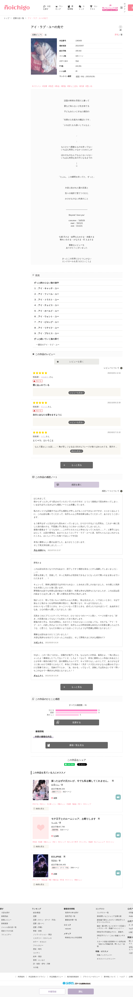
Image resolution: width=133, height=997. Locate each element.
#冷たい (43, 804)
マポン (36, 642)
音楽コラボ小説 (7, 931)
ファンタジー (38, 945)
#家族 (63, 86)
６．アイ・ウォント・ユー (46, 316)
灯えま (44, 407)
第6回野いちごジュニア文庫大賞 (109, 916)
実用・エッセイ (39, 960)
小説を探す (5, 913)
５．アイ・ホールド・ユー (46, 311)
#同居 (35, 842)
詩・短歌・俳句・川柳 (41, 964)
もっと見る (76, 465)
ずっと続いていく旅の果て (46, 339)
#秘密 (90, 842)
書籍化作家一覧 (71, 920)
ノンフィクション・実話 (42, 934)
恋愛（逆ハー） (39, 923)
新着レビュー (6, 920)
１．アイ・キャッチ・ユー (46, 288)
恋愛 (34, 916)
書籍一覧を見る (76, 745)
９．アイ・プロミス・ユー (46, 333)
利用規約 (21, 977)
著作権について (110, 977)
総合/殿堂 (36, 913)
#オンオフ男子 (72, 842)
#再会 (57, 86)
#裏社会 (56, 880)
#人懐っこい (51, 804)
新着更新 (4, 923)
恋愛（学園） (38, 927)
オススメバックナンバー (106, 959)
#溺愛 (69, 804)
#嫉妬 (74, 804)
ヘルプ (122, 977)
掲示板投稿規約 (73, 977)
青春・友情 (37, 931)
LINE (131, 932)
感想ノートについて (110, 491)
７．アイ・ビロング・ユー (46, 322)
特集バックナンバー (104, 955)
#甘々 (80, 804)
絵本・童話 (37, 956)
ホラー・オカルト (40, 942)
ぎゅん (36, 675)
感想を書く (76, 485)
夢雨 (117, 34)
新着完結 (4, 916)
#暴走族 (44, 880)
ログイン (125, 7)
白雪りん (55, 785)
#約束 (81, 86)
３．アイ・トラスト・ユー (46, 300)
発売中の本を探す (72, 913)
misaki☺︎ (45, 377)
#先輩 (44, 86)
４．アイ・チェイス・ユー (46, 305)
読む (81, 991)
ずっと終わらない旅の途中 (46, 283)
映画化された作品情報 (73, 937)
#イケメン (36, 86)
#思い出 (88, 86)
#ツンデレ (83, 842)
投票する (76, 722)
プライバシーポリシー (91, 977)
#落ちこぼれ (72, 86)
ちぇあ (54, 823)
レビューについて (111, 368)
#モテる (36, 804)
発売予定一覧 (70, 916)
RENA (54, 860)
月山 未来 (38, 550)
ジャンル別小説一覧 (8, 927)
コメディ (36, 953)
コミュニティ (6, 934)
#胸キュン (61, 804)
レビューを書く (76, 362)
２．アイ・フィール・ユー (46, 294)
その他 (35, 967)
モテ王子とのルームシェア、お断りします (73, 819)
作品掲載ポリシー (56, 977)
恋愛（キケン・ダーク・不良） (45, 920)
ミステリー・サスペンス (42, 938)
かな (43, 436)
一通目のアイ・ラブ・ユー (47, 345)
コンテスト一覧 (103, 913)
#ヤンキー (36, 880)
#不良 (62, 880)
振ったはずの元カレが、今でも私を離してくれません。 (80, 781)
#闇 (50, 880)
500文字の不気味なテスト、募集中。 (111, 932)
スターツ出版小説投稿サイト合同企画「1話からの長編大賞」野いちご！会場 (111, 944)
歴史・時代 (37, 949)
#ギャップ (87, 804)
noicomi (68, 929)
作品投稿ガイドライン (37, 977)
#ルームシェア (99, 842)
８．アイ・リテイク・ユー (46, 328)
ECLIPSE (56, 856)
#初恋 (50, 86)
